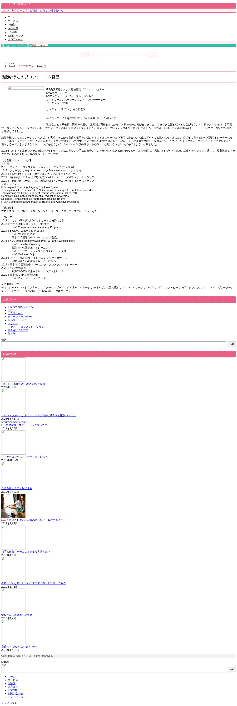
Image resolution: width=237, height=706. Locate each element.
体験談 (11, 683)
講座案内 (13, 686)
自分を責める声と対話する (16, 488)
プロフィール (15, 697)
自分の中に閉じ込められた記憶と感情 (23, 383)
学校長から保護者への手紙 (16, 615)
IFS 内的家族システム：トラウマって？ (24, 425)
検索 (3, 339)
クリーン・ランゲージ (21, 316)
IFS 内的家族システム (20, 307)
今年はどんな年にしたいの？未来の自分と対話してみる (33, 583)
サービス (13, 680)
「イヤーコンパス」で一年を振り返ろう (24, 456)
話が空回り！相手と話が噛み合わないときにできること (33, 520)
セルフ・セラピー (18, 320)
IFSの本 (12, 690)
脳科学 (11, 333)
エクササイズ (15, 313)
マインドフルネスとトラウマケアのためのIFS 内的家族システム (38, 415)
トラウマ (13, 323)
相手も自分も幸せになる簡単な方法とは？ (25, 551)
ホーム (11, 676)
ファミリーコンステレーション (26, 326)
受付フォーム (40, 45)
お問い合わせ (15, 693)
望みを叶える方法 (18, 330)
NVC (10, 310)
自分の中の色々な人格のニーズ (19, 646)
